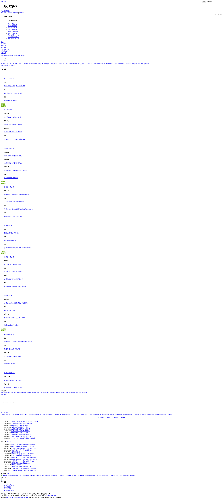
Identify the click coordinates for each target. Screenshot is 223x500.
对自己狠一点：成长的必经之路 (21, 466)
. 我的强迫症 (150, 414)
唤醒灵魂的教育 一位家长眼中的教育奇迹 (24, 459)
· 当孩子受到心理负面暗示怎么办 (21, 436)
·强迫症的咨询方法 (143, 63)
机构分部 (15, 13)
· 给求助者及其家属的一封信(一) (20, 432)
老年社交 (13, 380)
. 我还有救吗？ (84, 414)
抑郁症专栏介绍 (9, 187)
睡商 (8, 240)
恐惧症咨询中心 (12, 27)
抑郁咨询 (30, 209)
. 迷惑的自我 (75, 414)
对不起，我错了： (17, 465)
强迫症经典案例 (16, 392)
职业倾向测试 (8, 325)
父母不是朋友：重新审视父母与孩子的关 (23, 468)
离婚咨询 (25, 341)
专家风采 (3, 394)
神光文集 (3, 45)
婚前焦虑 (19, 356)
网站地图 (47, 495)
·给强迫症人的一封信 (110, 63)
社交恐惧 (19, 170)
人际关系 (13, 317)
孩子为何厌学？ (20, 86)
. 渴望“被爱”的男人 (47, 414)
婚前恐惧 (13, 356)
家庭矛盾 (17, 349)
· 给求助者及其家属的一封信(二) (20, 425)
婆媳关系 (11, 349)
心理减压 (13, 303)
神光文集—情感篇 (9, 363)
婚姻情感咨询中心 (13, 37)
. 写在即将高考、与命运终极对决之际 (12, 414)
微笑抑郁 (7, 209)
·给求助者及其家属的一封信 (81, 63)
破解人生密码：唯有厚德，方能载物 (22, 446)
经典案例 (3, 47)
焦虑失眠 (7, 264)
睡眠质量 (13, 240)
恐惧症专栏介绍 (9, 148)
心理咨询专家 (5, 49)
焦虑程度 (19, 271)
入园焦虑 (7, 279)
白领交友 (7, 303)
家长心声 (3, 53)
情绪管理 (7, 317)
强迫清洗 (19, 124)
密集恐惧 (7, 156)
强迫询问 (13, 124)
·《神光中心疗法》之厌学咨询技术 (32, 63)
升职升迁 (25, 317)
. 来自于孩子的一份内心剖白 (32, 414)
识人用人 (19, 317)
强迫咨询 (19, 132)
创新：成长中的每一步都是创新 (21, 455)
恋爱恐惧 (7, 163)
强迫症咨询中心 (12, 26)
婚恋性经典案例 (73, 392)
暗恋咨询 (7, 341)
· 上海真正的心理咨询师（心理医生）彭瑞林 (24, 421)
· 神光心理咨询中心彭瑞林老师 (11, 475)
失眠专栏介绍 (8, 225)
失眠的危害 (18, 248)
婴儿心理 (7, 387)
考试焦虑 (19, 264)
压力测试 (13, 271)
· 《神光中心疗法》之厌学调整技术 (21, 423)
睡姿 (5, 240)
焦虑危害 (13, 286)
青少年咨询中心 (12, 24)
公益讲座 (9, 13)
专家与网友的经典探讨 (11, 178)
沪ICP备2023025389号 (13, 497)
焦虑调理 (25, 286)
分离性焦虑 (13, 279)
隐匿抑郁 (19, 209)
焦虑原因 (7, 286)
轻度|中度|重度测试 (18, 202)
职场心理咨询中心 (13, 35)
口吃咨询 (25, 170)
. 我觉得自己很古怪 (140, 414)
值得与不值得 (15, 452)
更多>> (9, 441)
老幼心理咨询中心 (13, 38)
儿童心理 (19, 387)
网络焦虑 (20, 279)
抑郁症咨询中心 (12, 29)
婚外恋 (6, 349)
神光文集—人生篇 (9, 310)
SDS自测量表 (8, 202)
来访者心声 (4, 412)
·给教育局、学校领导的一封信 (52, 63)
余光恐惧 (7, 170)
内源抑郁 (13, 209)
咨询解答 (3, 13)
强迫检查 (7, 124)
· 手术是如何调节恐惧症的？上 (50, 475)
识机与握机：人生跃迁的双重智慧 (21, 450)
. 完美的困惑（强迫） (107, 414)
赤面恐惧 (13, 170)
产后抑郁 (13, 194)
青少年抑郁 (25, 194)
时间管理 (25, 303)
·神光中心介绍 (17, 63)
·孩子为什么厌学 (67, 63)
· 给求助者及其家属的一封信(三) (20, 427)
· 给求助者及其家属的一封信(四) (20, 429)
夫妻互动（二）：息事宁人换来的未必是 (23, 457)
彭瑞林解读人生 (5, 51)
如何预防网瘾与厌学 (10, 100)
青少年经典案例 (5, 392)
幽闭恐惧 (13, 156)
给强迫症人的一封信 (10, 139)
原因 (5, 233)
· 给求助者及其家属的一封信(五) (20, 431)
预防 (11, 233)
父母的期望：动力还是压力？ (20, 463)
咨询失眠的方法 (9, 248)
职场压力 (19, 303)
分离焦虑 (25, 209)
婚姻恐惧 (13, 163)
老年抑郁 (19, 194)
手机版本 (3, 1)
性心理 (30, 341)
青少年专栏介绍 (9, 78)
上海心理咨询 (24, 497)
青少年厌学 (7, 489)
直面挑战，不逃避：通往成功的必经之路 (23, 470)
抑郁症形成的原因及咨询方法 (13, 216)
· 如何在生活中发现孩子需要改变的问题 (23, 438)
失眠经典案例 (35, 392)
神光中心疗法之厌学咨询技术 (13, 93)
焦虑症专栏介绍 (9, 257)
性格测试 (15, 325)
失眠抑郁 (7, 194)
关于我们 (3, 44)
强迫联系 (13, 132)
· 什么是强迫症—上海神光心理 (108, 475)
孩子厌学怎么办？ (9, 86)
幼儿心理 (13, 387)
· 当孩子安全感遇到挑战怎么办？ (21, 434)
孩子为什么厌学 (9, 490)
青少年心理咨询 (9, 485)
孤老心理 (7, 380)
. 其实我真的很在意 (95, 414)
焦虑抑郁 (13, 264)
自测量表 (7, 271)
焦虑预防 (19, 286)
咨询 (18, 233)
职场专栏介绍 (8, 295)
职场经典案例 (64, 392)
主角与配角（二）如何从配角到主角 (22, 454)
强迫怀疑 (19, 117)
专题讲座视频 (21, 139)
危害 (8, 233)
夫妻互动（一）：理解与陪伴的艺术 (22, 461)
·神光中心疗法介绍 (6, 63)
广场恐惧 (19, 156)
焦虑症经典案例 (55, 392)
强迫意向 (7, 117)
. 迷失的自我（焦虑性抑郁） (62, 414)
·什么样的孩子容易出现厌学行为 (127, 63)
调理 (15, 233)
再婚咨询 (19, 341)
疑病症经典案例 (84, 392)
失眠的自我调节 (26, 248)
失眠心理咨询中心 (13, 31)
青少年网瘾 (7, 487)
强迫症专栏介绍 (9, 109)
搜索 (204, 1)
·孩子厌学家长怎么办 (96, 63)
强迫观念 (7, 132)
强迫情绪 (13, 117)
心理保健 (19, 380)
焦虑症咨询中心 (12, 33)
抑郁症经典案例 (44, 392)
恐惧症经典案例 (26, 392)
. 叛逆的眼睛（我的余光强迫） (124, 414)
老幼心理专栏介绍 (9, 373)
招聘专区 (22, 13)
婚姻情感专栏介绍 (9, 334)
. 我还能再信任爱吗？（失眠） (163, 414)
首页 (2, 42)
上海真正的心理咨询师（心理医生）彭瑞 (23, 448)
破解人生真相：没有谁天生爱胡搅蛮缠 (23, 444)
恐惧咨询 (19, 163)
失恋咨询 (13, 341)
